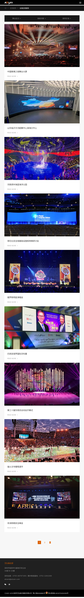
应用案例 (13, 8)
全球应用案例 (24, 8)
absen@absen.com (12, 579)
